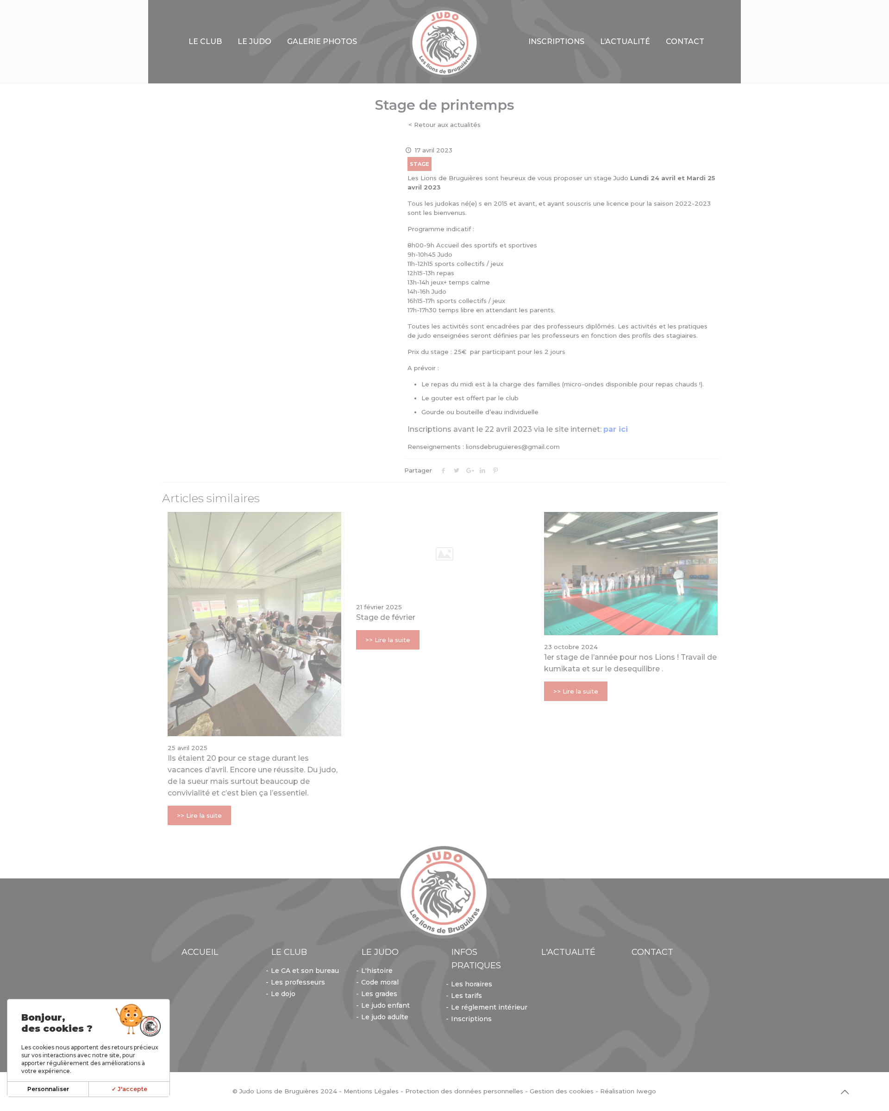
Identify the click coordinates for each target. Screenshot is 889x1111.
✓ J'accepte (129, 1089)
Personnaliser (48, 1089)
